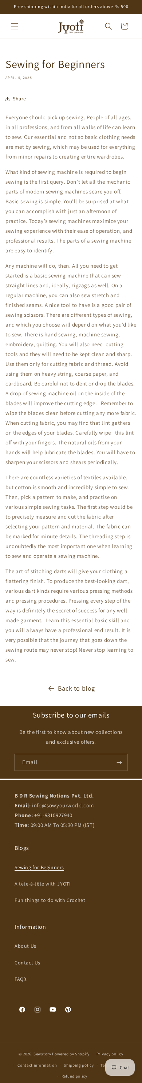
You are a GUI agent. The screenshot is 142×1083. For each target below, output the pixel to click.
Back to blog (76, 688)
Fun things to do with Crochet (50, 900)
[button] (15, 26)
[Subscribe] (119, 762)
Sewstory (42, 1053)
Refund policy (74, 1076)
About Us (25, 946)
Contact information (37, 1065)
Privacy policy (109, 1053)
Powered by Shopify (71, 1053)
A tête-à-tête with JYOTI (43, 883)
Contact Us (27, 962)
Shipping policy (79, 1065)
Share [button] (19, 98)
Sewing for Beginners (39, 867)
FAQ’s (21, 979)
